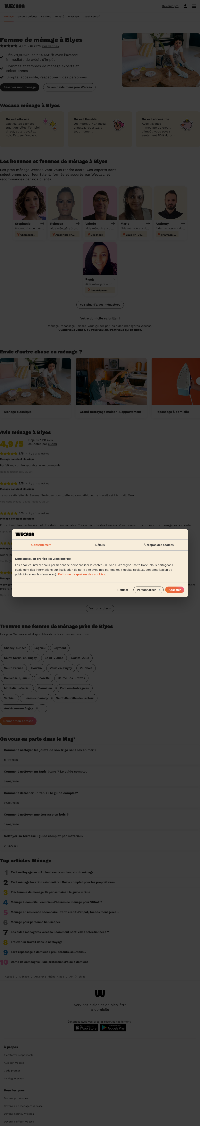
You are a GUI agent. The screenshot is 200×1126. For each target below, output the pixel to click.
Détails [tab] (100, 544)
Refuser (122, 589)
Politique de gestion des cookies (81, 574)
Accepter (175, 589)
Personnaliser (146, 589)
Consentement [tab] (41, 544)
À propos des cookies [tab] (159, 544)
